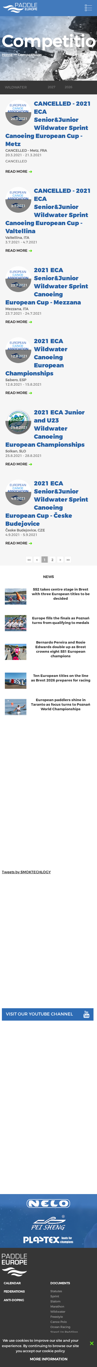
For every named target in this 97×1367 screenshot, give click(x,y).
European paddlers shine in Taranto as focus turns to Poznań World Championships (60, 704)
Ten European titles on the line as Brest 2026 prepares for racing (60, 678)
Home (7, 54)
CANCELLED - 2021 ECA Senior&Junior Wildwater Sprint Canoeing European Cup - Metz (48, 124)
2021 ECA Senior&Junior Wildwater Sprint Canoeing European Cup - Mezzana (46, 286)
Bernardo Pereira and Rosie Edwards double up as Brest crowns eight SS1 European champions (60, 649)
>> (68, 560)
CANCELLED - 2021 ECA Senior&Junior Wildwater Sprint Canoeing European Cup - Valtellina (48, 211)
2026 (68, 87)
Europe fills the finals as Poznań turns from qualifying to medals (60, 620)
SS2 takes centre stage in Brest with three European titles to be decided (61, 594)
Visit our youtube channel (39, 1014)
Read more (16, 171)
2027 (51, 87)
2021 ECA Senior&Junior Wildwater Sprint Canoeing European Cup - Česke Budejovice (46, 504)
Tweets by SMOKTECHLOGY (26, 872)
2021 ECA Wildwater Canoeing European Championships (36, 357)
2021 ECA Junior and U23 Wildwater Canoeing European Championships (45, 429)
